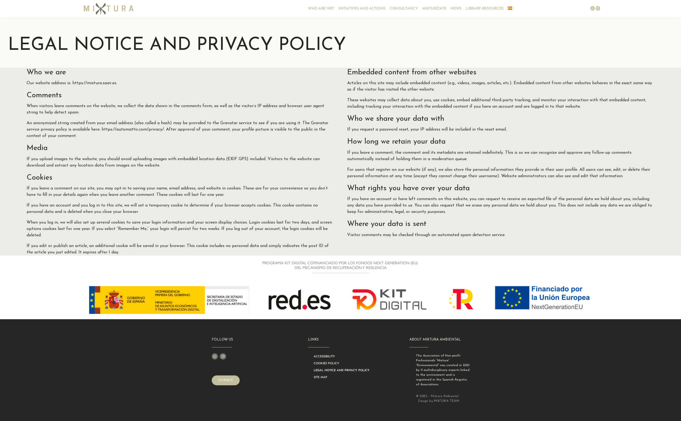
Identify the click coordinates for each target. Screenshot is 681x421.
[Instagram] (598, 8)
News (456, 9)
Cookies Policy (326, 363)
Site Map (320, 377)
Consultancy (404, 9)
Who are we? (321, 9)
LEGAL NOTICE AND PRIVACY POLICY (341, 370)
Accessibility (324, 356)
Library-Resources (485, 9)
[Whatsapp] (592, 8)
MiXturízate (434, 9)
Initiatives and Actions (361, 9)
